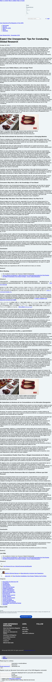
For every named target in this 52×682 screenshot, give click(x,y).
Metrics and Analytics (8, 591)
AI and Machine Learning (9, 601)
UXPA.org (24, 627)
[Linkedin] (44, 628)
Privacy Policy (6, 639)
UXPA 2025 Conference (28, 633)
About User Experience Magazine (11, 628)
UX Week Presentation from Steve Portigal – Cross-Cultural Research (21, 276)
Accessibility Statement (9, 637)
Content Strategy (7, 599)
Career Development (8, 600)
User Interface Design (8, 587)
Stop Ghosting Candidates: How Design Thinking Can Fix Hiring (29, 576)
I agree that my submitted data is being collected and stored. (18, 680)
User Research (4, 35)
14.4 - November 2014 (14, 35)
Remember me (15, 666)
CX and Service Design (9, 597)
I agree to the (11, 678)
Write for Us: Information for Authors (10, 632)
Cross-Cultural (15, 566)
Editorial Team (7, 630)
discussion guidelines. (15, 678)
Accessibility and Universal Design (12, 603)
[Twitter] (41, 628)
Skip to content (4, 0)
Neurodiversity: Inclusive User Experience (32, 573)
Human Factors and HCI (9, 595)
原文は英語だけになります (25, 307)
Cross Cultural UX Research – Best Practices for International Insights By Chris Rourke (26, 275)
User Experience (29, 6)
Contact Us (6, 640)
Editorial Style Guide (8, 642)
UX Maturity (6, 583)
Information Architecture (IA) (10, 581)
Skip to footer (21, 0)
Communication (23, 566)
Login (4, 657)
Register (5, 658)
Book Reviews (6, 593)
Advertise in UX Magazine (9, 635)
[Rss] (47, 628)
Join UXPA (25, 631)
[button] (25, 15)
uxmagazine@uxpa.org (29, 650)
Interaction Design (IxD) (9, 592)
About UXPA (25, 629)
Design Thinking (7, 596)
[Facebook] (38, 628)
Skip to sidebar (13, 0)
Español (30, 566)
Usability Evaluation (8, 588)
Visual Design (6, 584)
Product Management (8, 589)
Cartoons (5, 604)
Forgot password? (5, 666)
